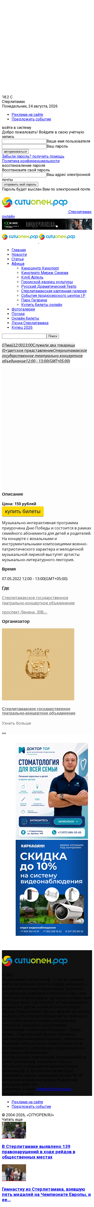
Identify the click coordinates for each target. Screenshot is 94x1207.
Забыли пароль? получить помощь (33, 156)
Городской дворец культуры (47, 282)
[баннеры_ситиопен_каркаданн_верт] (52, 934)
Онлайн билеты (25, 318)
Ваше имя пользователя (68, 141)
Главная (19, 250)
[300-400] (52, 837)
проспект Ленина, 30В (22, 612)
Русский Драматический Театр (48, 286)
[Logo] (20, 241)
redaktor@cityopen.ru (54, 1089)
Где (5, 588)
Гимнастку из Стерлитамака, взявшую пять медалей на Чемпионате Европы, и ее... (46, 1194)
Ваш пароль (57, 146)
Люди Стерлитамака (30, 323)
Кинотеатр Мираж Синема (44, 272)
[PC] (47, 228)
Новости (19, 254)
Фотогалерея (23, 309)
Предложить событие (31, 119)
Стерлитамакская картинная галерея (54, 291)
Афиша (18, 263)
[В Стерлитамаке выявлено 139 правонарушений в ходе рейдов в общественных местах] (14, 1137)
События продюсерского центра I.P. (53, 295)
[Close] (4, 733)
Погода (18, 314)
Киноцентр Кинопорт (40, 268)
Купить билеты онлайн (41, 304)
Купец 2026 (22, 327)
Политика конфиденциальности (31, 161)
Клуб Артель (32, 277)
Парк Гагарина (34, 300)
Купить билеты (22, 511)
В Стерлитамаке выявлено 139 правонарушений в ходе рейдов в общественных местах (38, 1152)
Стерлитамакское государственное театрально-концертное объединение (38, 600)
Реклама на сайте (27, 114)
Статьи (18, 259)
